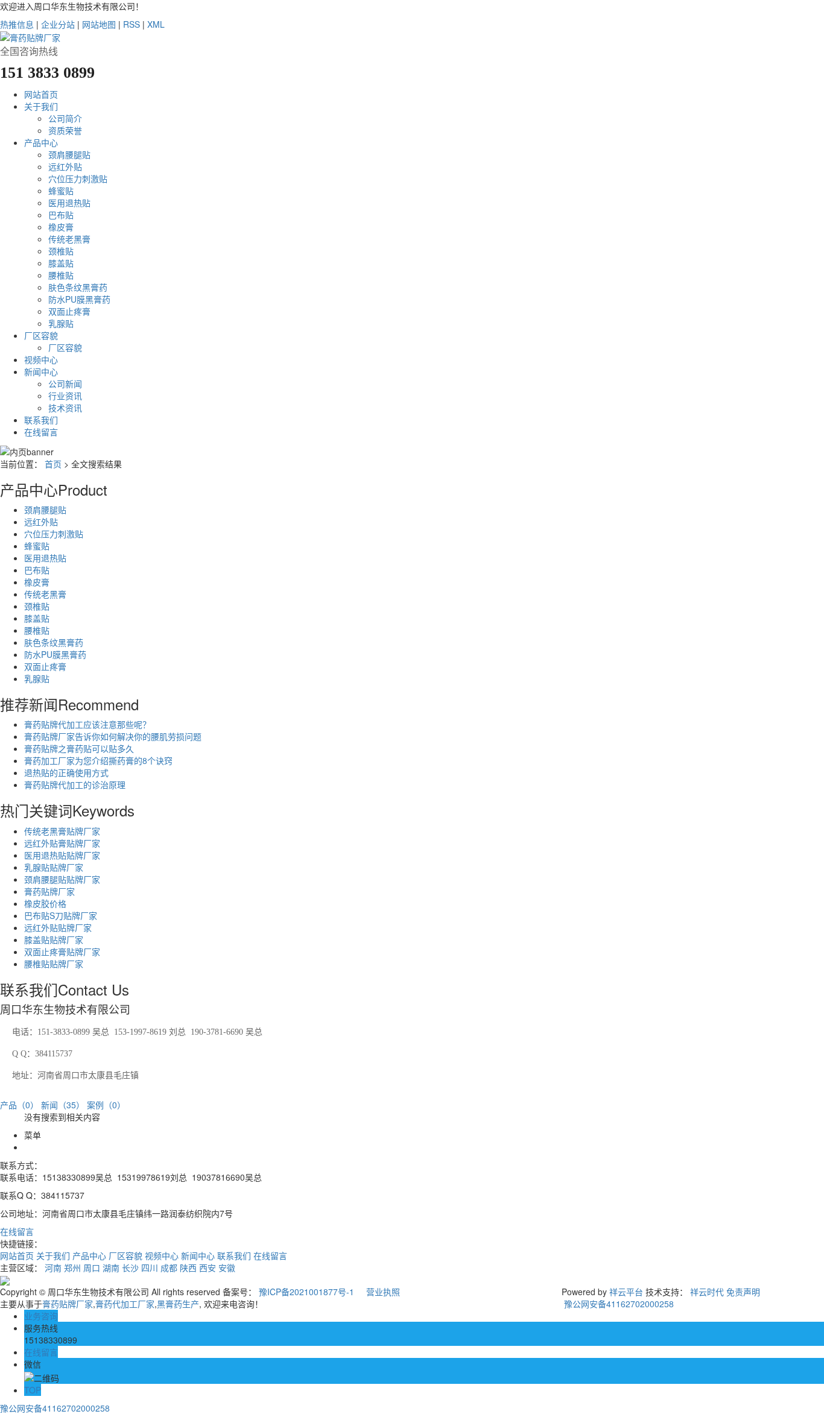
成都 (168, 1267)
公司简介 (65, 118)
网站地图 (99, 24)
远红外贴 (65, 166)
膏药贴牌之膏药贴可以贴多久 (79, 748)
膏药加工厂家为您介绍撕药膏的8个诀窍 (98, 760)
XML (156, 24)
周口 (91, 1267)
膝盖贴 (61, 263)
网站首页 (41, 94)
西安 (207, 1267)
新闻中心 (41, 371)
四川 (149, 1267)
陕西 (188, 1267)
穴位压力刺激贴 (77, 178)
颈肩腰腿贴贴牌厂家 (62, 879)
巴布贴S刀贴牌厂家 (60, 915)
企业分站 (58, 24)
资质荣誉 (65, 130)
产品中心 (41, 142)
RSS (131, 24)
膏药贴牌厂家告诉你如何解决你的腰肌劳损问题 (112, 736)
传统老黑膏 (69, 239)
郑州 (72, 1267)
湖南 (111, 1267)
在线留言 (41, 432)
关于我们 (41, 106)
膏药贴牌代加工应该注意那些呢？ (87, 724)
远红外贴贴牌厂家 (58, 927)
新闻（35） (62, 1105)
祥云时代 (707, 1292)
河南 (53, 1267)
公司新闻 (65, 383)
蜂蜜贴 (61, 191)
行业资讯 (65, 396)
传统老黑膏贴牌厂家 (62, 831)
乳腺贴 (61, 323)
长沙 (130, 1267)
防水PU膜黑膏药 (79, 299)
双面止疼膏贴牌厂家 (62, 951)
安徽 (226, 1267)
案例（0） (106, 1105)
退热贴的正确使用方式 (66, 772)
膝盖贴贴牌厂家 (53, 939)
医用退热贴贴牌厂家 (62, 855)
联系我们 (41, 420)
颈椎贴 (61, 251)
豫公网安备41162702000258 (618, 1304)
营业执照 (383, 1292)
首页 (53, 464)
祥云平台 (626, 1292)
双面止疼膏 (69, 311)
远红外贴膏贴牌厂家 (62, 843)
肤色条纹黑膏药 (77, 287)
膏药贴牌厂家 (49, 891)
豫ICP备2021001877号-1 (306, 1292)
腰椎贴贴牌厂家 (53, 964)
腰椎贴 (61, 275)
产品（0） (19, 1105)
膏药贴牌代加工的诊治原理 (74, 784)
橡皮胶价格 (45, 903)
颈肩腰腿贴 (69, 154)
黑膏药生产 (178, 1304)
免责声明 (743, 1292)
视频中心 (41, 359)
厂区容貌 (41, 335)
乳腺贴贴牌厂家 (53, 867)
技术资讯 (65, 408)
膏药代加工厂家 (124, 1304)
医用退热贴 (69, 203)
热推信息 (17, 24)
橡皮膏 (61, 227)
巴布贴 (61, 215)
